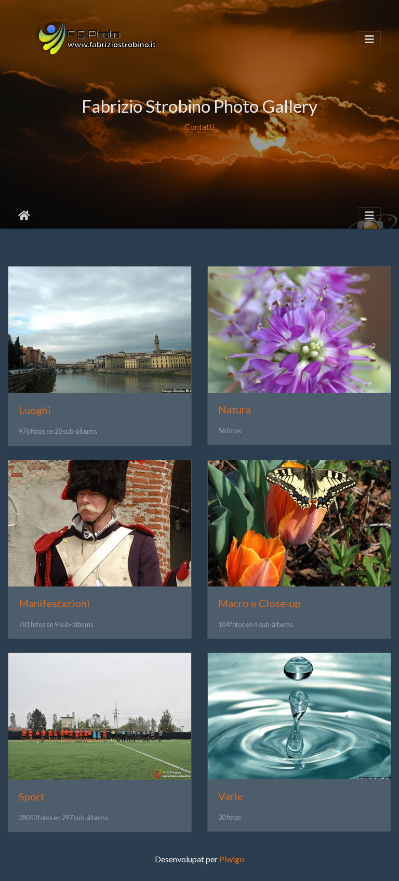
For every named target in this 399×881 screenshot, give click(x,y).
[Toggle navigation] (369, 39)
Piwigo (231, 859)
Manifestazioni (54, 603)
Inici (24, 215)
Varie (230, 796)
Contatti (199, 126)
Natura (234, 409)
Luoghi (35, 410)
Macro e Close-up (259, 603)
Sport (32, 796)
